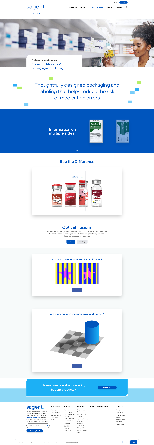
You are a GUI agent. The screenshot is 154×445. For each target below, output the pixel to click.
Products (67, 406)
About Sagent (55, 406)
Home (28, 14)
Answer (77, 290)
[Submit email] (47, 426)
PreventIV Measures (39, 14)
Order (123, 2)
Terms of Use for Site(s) (72, 442)
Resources (80, 406)
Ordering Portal (35, 431)
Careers (105, 406)
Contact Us (107, 387)
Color (71, 242)
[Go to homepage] (35, 407)
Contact (115, 2)
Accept (134, 442)
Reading (82, 242)
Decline (126, 442)
